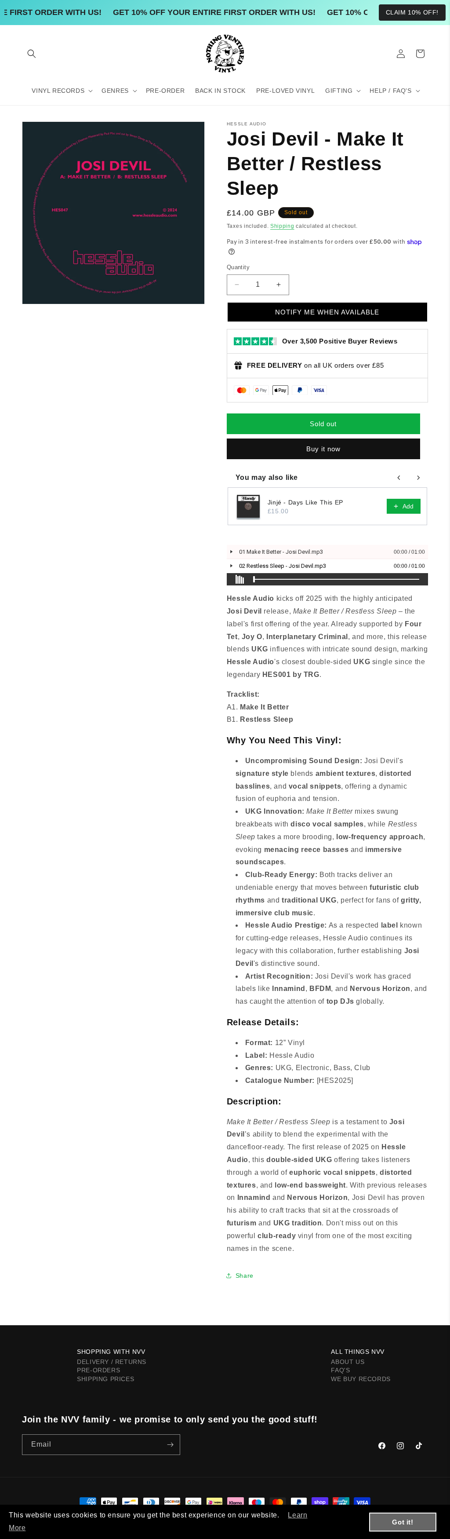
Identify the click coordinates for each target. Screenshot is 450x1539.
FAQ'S (340, 1370)
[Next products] (418, 478)
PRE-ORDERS (98, 1370)
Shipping (282, 226)
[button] (31, 53)
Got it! (402, 1522)
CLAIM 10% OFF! (412, 12)
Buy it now (323, 449)
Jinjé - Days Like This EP (305, 502)
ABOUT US (347, 1361)
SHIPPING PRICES (105, 1378)
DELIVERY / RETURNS (111, 1361)
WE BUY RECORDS (360, 1378)
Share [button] (245, 1275)
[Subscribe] (170, 1444)
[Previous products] (399, 478)
